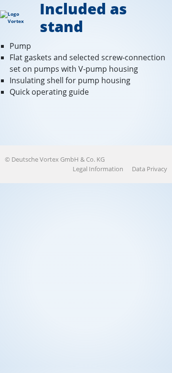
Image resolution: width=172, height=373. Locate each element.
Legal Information (98, 169)
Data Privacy (149, 169)
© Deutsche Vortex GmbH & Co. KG (55, 159)
